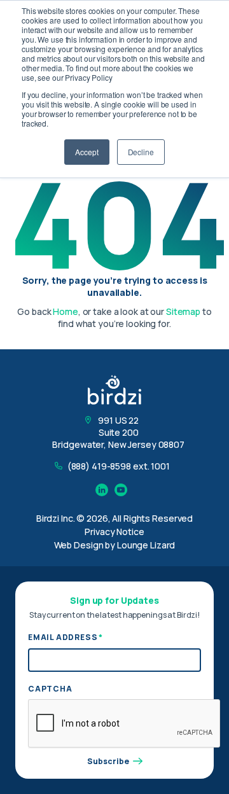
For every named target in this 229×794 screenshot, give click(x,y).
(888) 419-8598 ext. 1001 (118, 466)
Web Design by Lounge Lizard (115, 545)
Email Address (65, 637)
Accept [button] (86, 151)
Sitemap (183, 311)
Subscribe (108, 761)
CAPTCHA (50, 689)
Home (65, 311)
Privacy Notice (114, 532)
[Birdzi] (114, 390)
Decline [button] (141, 151)
